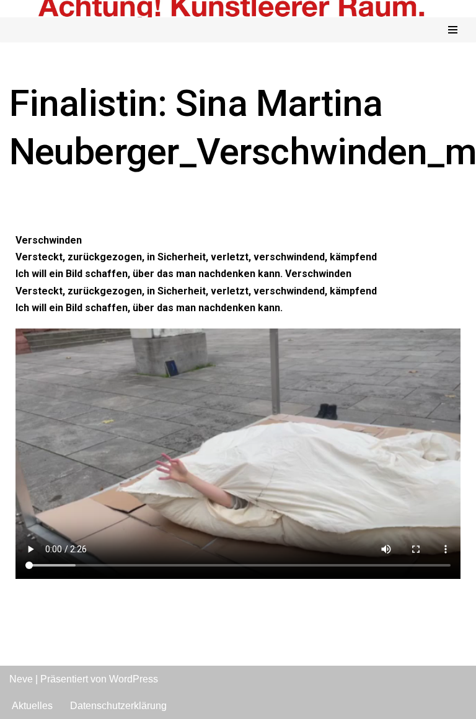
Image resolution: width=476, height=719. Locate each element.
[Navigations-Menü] (453, 30)
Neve (21, 679)
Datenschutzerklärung (118, 705)
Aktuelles (32, 705)
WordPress (133, 679)
